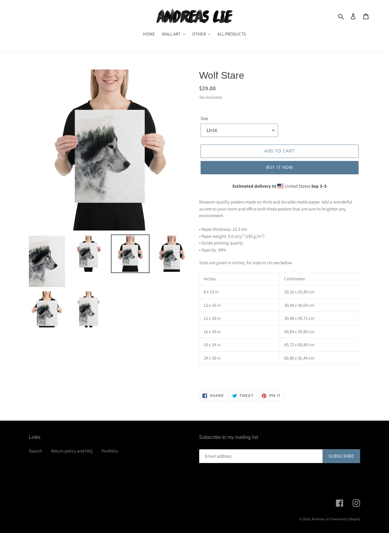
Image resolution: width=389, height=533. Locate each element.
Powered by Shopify (345, 519)
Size (204, 118)
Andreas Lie (320, 519)
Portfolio (110, 451)
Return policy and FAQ (71, 451)
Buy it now (279, 167)
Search (35, 451)
